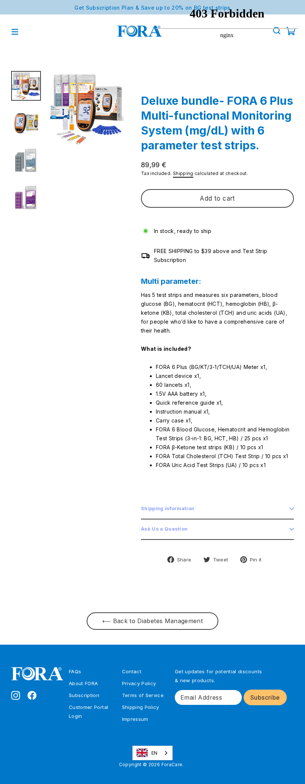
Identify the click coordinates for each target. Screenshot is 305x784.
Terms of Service (143, 695)
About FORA (83, 683)
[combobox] (152, 753)
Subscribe (265, 697)
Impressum (135, 719)
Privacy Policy (139, 683)
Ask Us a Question (164, 529)
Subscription (84, 695)
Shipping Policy (140, 707)
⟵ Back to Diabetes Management (152, 621)
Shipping (183, 173)
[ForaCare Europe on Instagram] (15, 695)
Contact (131, 671)
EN (154, 753)
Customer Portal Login (88, 711)
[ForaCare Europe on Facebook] (32, 695)
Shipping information (167, 508)
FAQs (75, 671)
